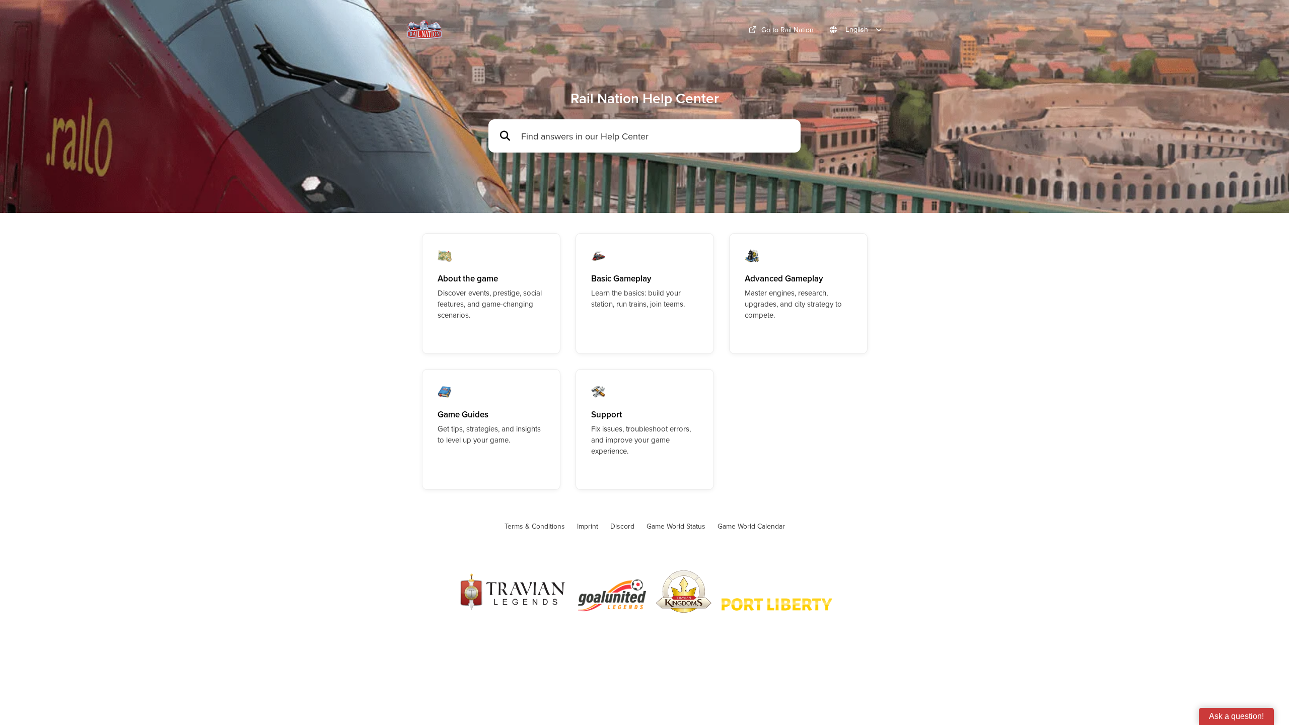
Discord (622, 526)
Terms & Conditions (535, 526)
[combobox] (656, 136)
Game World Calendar (751, 526)
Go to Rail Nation (787, 29)
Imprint (587, 526)
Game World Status (676, 526)
